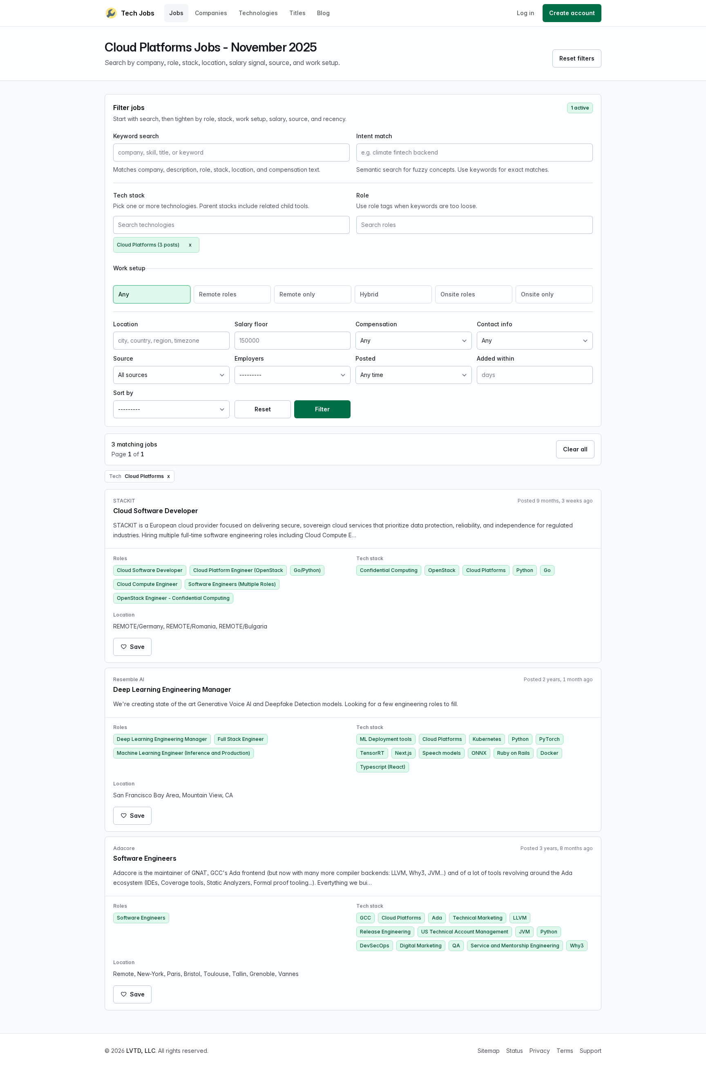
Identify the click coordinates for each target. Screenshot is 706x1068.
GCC (365, 918)
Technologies (258, 12)
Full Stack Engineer (241, 739)
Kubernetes (487, 739)
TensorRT (372, 753)
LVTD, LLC (140, 1050)
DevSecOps (374, 945)
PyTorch (549, 739)
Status (514, 1050)
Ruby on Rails (513, 753)
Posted (365, 358)
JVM (524, 932)
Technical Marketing (478, 918)
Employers (249, 358)
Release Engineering (385, 932)
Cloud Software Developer (150, 570)
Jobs (176, 12)
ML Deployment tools (386, 739)
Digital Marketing (421, 945)
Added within (495, 358)
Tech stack (129, 195)
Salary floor (251, 324)
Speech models (441, 753)
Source (123, 358)
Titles (297, 12)
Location (125, 324)
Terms (564, 1050)
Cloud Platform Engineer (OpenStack (238, 570)
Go (547, 570)
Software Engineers (141, 918)
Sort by (123, 392)
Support (590, 1050)
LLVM (520, 918)
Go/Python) (307, 570)
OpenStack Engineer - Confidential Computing (173, 598)
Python (524, 570)
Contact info (494, 324)
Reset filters (576, 58)
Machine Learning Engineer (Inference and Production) (183, 753)
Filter (322, 409)
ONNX (479, 753)
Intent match (374, 135)
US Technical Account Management (464, 932)
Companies (211, 12)
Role (362, 195)
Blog (323, 12)
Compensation (376, 324)
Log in (525, 12)
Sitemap (489, 1050)
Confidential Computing (389, 570)
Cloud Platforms (486, 570)
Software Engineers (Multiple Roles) (232, 584)
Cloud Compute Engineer (147, 584)
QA (456, 945)
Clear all (575, 449)
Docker (550, 753)
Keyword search (136, 135)
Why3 (577, 945)
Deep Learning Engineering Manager (162, 739)
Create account (572, 12)
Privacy (540, 1050)
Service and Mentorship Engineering (515, 945)
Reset (263, 409)
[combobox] (231, 225)
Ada (437, 918)
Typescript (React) (382, 767)
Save (137, 646)
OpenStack (442, 570)
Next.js (403, 753)
